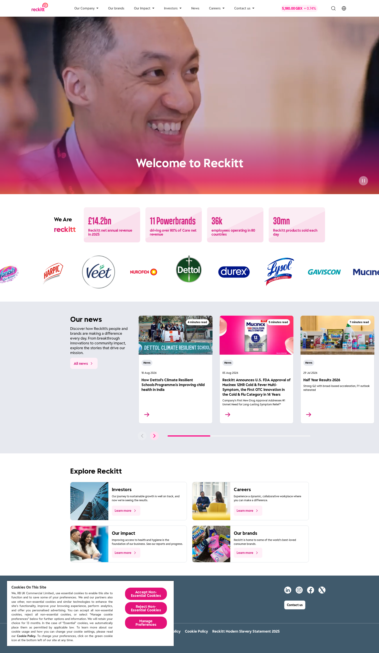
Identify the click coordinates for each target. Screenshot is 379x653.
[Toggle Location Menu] (343, 8)
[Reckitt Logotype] (40, 8)
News (195, 8)
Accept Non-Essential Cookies (146, 594)
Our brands (116, 8)
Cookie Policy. (26, 636)
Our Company (84, 8)
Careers (215, 8)
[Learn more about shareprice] (303, 8)
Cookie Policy (196, 631)
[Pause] (363, 180)
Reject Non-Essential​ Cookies (146, 608)
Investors (171, 8)
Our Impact (142, 8)
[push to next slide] (154, 435)
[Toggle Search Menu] (333, 8)
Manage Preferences (146, 623)
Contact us (242, 8)
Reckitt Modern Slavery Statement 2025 (246, 631)
